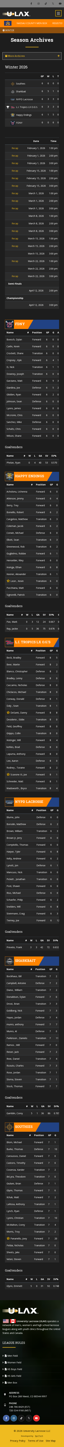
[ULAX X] (53, 3)
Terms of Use (35, 1440)
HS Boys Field (14, 1369)
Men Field (12, 1355)
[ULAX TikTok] (45, 3)
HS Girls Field (14, 1375)
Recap (15, 148)
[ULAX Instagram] (38, 3)
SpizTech (39, 1436)
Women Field (14, 1362)
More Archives (16, 55)
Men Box (12, 1382)
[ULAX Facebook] (31, 3)
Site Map (51, 1440)
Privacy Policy (17, 1440)
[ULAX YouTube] (60, 3)
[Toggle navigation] (58, 13)
